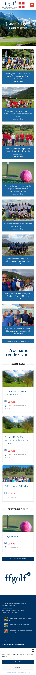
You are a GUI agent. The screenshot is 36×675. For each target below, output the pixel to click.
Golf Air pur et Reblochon (16, 486)
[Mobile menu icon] (32, 5)
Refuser (18, 667)
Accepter (18, 662)
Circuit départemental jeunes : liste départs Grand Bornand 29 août (18, 113)
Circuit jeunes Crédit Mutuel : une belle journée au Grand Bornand (18, 76)
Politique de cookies (10, 672)
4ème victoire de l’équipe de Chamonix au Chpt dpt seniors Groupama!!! (18, 151)
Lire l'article (17, 81)
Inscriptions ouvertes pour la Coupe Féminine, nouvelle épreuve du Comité (18, 188)
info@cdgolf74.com (13, 612)
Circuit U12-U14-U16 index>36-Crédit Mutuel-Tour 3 (16, 440)
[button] (33, 650)
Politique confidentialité (23, 672)
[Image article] (6, 619)
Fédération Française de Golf (14, 644)
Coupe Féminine (12, 536)
